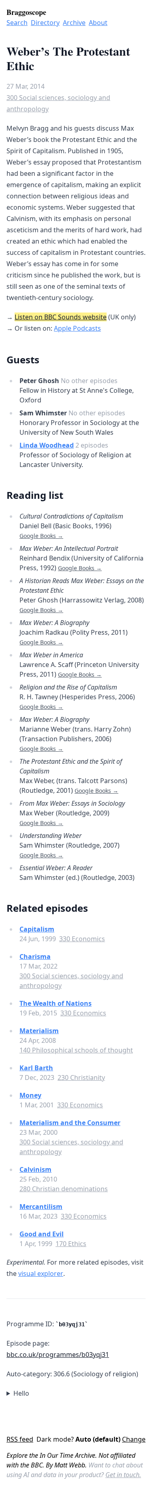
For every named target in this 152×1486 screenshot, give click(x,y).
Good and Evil (41, 1234)
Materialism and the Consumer (69, 1122)
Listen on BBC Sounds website (61, 317)
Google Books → (41, 536)
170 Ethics (71, 1243)
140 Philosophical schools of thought (76, 1050)
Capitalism (36, 929)
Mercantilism (40, 1206)
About (98, 22)
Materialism (39, 1030)
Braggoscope (26, 12)
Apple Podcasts (77, 328)
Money (30, 1095)
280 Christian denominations (63, 1188)
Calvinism (35, 1169)
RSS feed (19, 1439)
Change (134, 1439)
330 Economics (82, 938)
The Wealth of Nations (55, 1003)
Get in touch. (123, 1474)
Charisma (35, 956)
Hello (21, 1393)
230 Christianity (81, 1077)
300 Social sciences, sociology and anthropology (58, 103)
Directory (45, 22)
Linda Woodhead (46, 445)
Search (17, 22)
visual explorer (40, 1273)
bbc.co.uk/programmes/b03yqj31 (57, 1354)
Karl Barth (36, 1067)
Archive (74, 22)
